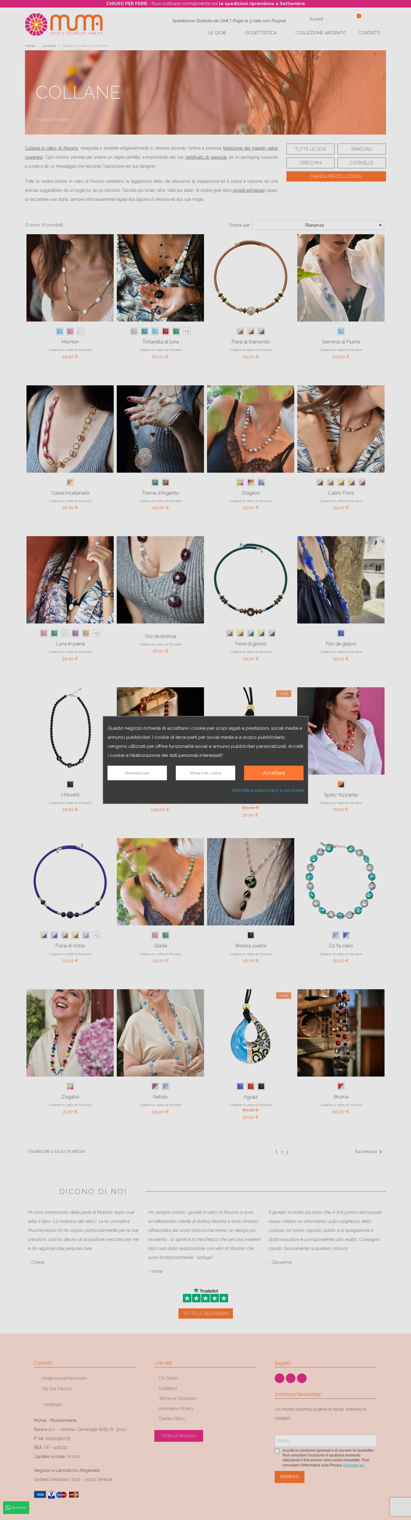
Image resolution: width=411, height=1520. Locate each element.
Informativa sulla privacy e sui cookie (268, 790)
